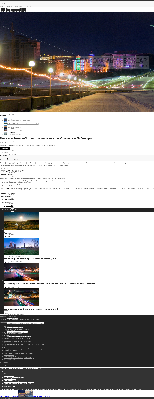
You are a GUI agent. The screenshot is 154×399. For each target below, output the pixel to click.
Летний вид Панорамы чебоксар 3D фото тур (17, 338)
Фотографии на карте (10, 356)
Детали (6, 152)
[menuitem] (79, 376)
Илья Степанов (11, 170)
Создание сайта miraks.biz (33, 368)
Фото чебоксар (8, 352)
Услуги (6, 347)
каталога (140, 188)
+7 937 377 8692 (27, 6)
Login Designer (8, 326)
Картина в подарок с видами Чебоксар (15, 332)
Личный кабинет (9, 340)
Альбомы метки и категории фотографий (16, 329)
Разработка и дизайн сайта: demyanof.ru (12, 368)
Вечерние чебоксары (10, 330)
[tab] (79, 152)
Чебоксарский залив (10, 359)
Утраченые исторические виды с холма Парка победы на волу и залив (25, 349)
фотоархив (6, 188)
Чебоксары (20, 170)
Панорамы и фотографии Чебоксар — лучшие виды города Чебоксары (25, 344)
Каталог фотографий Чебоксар (13, 333)
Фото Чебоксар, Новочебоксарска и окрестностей (19, 353)
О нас (5, 343)
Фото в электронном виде (11, 350)
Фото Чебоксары (9, 355)
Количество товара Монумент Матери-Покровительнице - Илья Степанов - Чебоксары (26, 145)
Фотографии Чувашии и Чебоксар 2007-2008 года (19, 358)
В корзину (5, 148)
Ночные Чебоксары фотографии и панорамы (17, 341)
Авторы (6, 327)
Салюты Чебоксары (10, 346)
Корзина (6, 336)
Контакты (6, 335)
